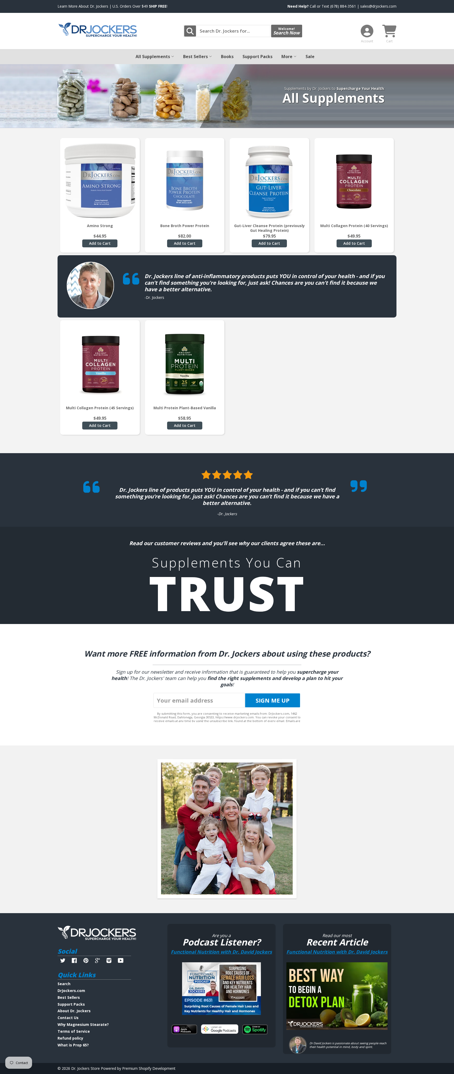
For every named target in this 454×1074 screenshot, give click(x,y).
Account (367, 41)
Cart (389, 41)
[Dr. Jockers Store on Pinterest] (86, 961)
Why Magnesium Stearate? (83, 1024)
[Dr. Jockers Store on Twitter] (62, 961)
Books (227, 56)
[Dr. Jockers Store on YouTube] (120, 961)
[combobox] (227, 31)
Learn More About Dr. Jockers (83, 6)
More (287, 56)
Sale (310, 56)
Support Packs (257, 56)
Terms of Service (74, 1031)
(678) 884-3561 (343, 6)
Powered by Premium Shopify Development (138, 1068)
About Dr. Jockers (74, 1010)
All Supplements (153, 56)
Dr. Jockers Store (85, 1068)
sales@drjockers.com (378, 6)
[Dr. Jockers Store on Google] (97, 961)
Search (64, 983)
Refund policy (70, 1038)
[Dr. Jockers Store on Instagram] (109, 961)
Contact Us (68, 1017)
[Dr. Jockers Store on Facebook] (74, 961)
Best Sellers (196, 56)
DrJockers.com (71, 990)
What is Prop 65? (73, 1044)
